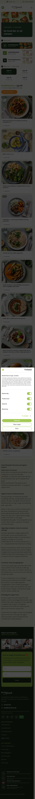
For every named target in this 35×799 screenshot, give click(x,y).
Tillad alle (17, 420)
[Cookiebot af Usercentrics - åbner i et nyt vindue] (24, 370)
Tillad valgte (17, 424)
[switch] (29, 398)
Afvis (16, 428)
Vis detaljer (25, 416)
